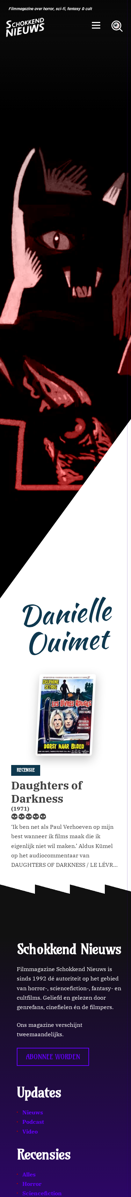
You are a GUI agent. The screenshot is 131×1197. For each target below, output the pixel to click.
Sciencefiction (42, 1193)
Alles (29, 1174)
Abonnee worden (53, 1057)
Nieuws (32, 1112)
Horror (32, 1183)
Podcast (33, 1121)
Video (30, 1131)
